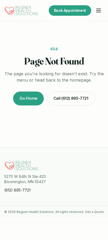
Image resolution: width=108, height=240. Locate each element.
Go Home (28, 98)
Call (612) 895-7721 (70, 98)
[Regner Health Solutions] (21, 10)
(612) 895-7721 (17, 190)
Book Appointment (70, 10)
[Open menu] (98, 10)
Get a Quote (94, 212)
